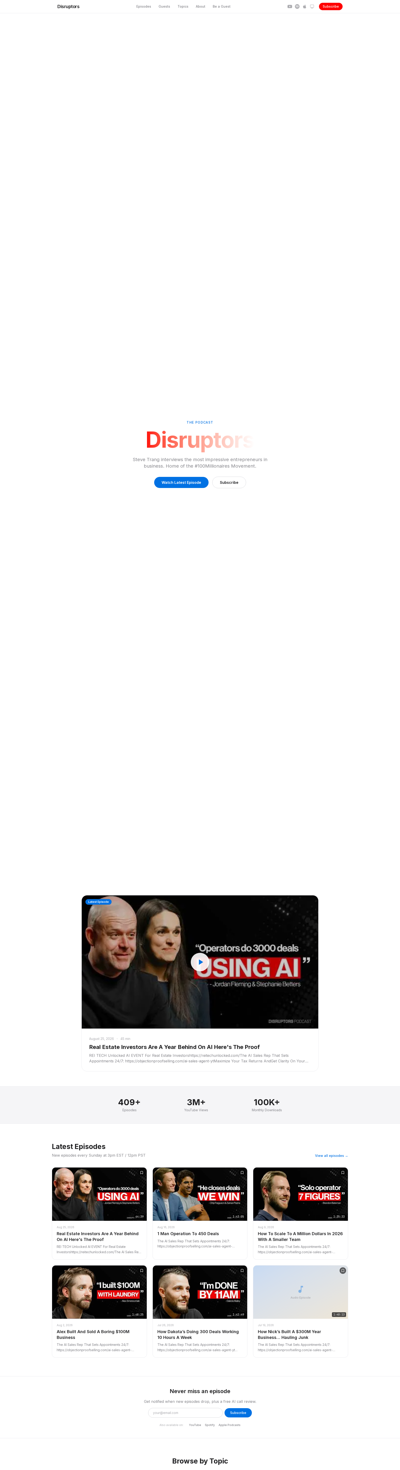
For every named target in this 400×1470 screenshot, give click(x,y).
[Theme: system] (312, 6)
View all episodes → (331, 1156)
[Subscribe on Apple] (304, 6)
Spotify (210, 1425)
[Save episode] (141, 1172)
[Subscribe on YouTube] (290, 6)
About (200, 6)
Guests (164, 6)
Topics (183, 6)
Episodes (143, 6)
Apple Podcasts (230, 1425)
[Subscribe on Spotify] (297, 6)
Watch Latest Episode (181, 482)
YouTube (195, 1425)
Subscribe (331, 6)
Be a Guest (222, 6)
